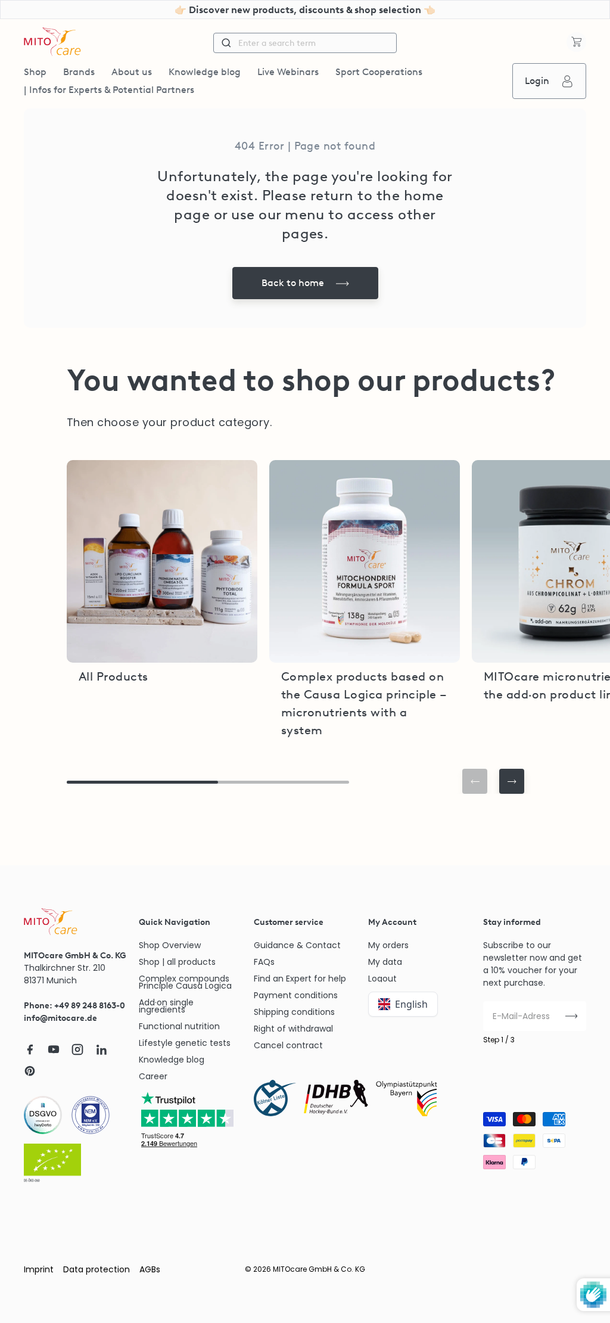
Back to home (293, 282)
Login (537, 80)
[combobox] (305, 42)
